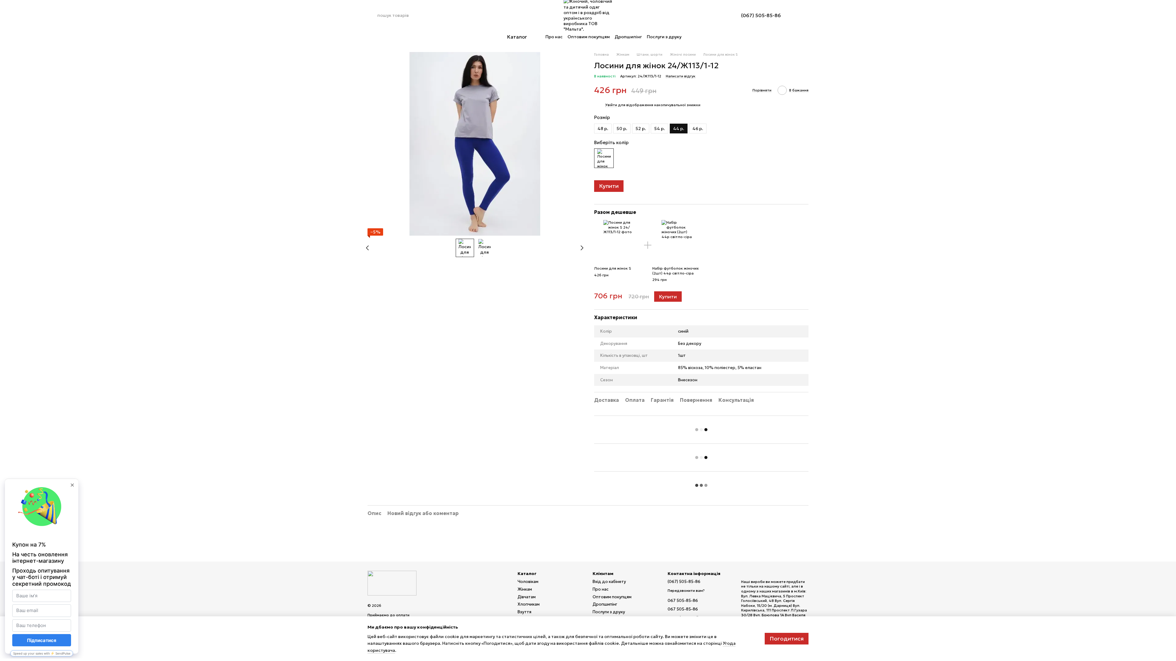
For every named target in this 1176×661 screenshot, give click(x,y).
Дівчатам (527, 596)
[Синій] (604, 158)
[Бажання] (721, 15)
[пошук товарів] (372, 15)
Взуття (524, 611)
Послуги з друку (664, 36)
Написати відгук (680, 76)
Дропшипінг (628, 36)
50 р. (621, 128)
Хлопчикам (529, 604)
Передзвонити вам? (686, 590)
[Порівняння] (705, 15)
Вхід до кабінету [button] (609, 581)
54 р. (659, 128)
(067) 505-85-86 (761, 15)
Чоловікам (528, 581)
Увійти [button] (611, 105)
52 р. (640, 128)
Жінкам (525, 589)
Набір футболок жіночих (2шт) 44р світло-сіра (675, 270)
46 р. (697, 128)
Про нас (554, 36)
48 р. (602, 128)
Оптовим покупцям (588, 36)
